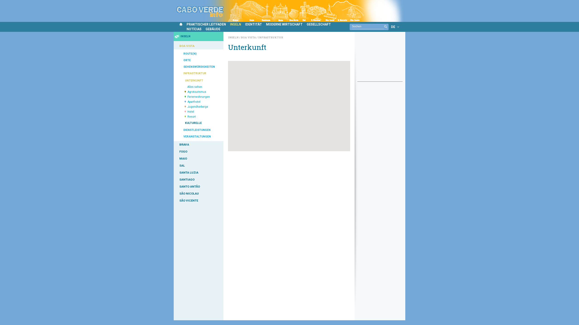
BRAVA (184, 144)
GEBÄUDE (213, 29)
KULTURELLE (193, 123)
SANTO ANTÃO (189, 186)
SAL (182, 165)
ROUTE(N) (190, 53)
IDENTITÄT (253, 24)
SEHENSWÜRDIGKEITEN (199, 66)
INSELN (235, 24)
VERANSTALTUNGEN (197, 136)
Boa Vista (248, 37)
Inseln (233, 37)
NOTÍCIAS (194, 29)
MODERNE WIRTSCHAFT (284, 24)
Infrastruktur (270, 37)
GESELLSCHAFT (319, 24)
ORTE (187, 60)
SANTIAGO (187, 179)
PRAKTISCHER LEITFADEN (206, 24)
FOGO (183, 151)
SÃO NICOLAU (189, 193)
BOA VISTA (187, 46)
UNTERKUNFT (194, 80)
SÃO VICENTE (188, 200)
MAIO (183, 158)
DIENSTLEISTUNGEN (197, 130)
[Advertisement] (380, 58)
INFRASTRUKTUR (194, 73)
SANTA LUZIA (188, 172)
